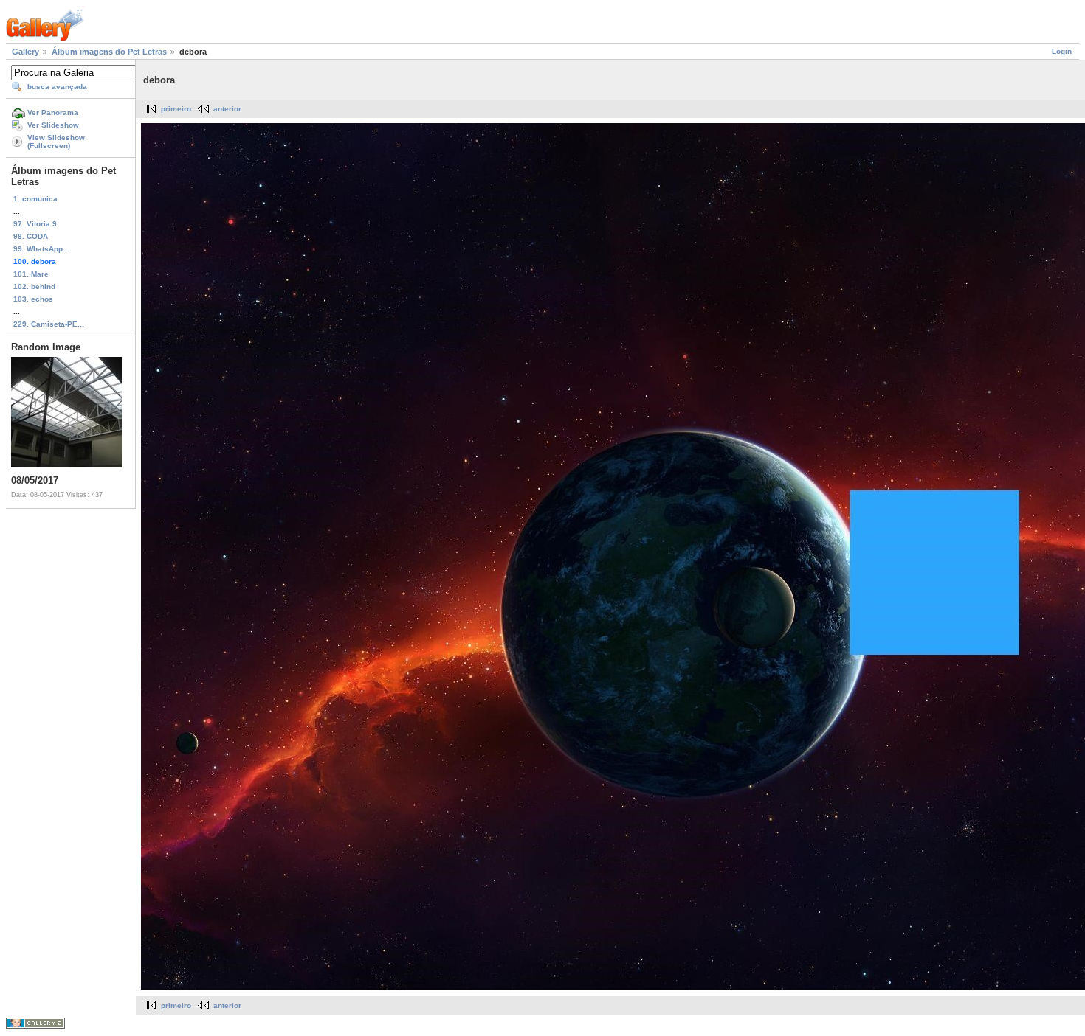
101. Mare (31, 274)
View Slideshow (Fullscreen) (56, 141)
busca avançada (57, 87)
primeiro (176, 109)
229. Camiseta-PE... (48, 324)
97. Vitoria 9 (35, 224)
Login (1062, 51)
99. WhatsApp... (41, 249)
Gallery (25, 51)
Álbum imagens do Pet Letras (109, 51)
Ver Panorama (52, 112)
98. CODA (30, 236)
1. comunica (35, 199)
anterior (227, 109)
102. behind (34, 286)
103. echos (33, 299)
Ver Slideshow (53, 125)
